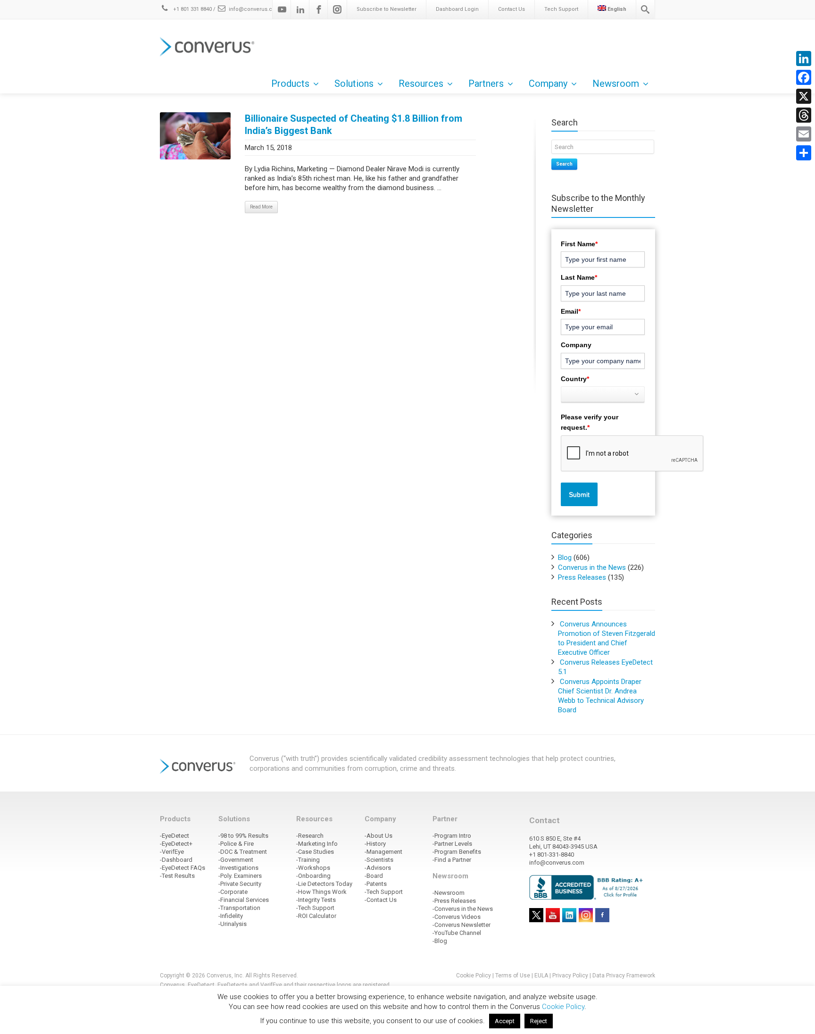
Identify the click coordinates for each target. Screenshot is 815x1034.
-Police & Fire (236, 843)
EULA (541, 975)
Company (576, 345)
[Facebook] (318, 9)
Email (571, 311)
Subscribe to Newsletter (386, 9)
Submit (579, 494)
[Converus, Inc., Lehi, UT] (588, 887)
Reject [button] (538, 1021)
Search (564, 164)
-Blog (439, 940)
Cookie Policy (473, 975)
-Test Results (177, 875)
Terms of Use (512, 975)
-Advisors (378, 867)
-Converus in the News (462, 908)
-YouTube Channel (456, 932)
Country (575, 379)
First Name (579, 244)
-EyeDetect (174, 835)
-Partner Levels (452, 843)
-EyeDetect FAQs (182, 867)
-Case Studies (315, 851)
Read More (261, 206)
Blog (565, 557)
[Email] (803, 134)
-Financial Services (243, 899)
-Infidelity (230, 915)
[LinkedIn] (803, 58)
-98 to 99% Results (243, 835)
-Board (374, 875)
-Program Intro (451, 835)
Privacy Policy (570, 975)
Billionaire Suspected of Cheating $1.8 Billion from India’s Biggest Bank (353, 124)
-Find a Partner (451, 859)
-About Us (378, 835)
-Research (310, 835)
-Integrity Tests (316, 899)
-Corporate (233, 891)
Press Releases (582, 577)
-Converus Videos (456, 916)
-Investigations (238, 867)
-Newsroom (448, 892)
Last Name (579, 277)
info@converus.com (255, 9)
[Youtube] (282, 9)
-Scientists (379, 859)
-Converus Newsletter (461, 924)
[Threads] (803, 115)
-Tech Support (315, 907)
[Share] (803, 152)
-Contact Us (381, 899)
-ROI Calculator (316, 915)
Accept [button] (505, 1021)
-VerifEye (172, 851)
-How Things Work (321, 891)
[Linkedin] (300, 9)
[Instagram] (337, 9)
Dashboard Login (457, 9)
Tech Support (561, 9)
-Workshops (313, 867)
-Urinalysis (232, 923)
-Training (308, 859)
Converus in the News (592, 567)
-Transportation (239, 907)
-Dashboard (176, 859)
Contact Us (511, 9)
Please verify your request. (589, 422)
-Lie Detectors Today (324, 883)
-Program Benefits (456, 851)
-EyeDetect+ (176, 843)
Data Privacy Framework (623, 975)
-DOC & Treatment (242, 851)
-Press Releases (454, 900)
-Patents (376, 883)
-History (375, 843)
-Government (235, 859)
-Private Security (239, 883)
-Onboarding (313, 875)
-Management (383, 851)
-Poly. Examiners (240, 875)
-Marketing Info (317, 843)
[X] (803, 96)
